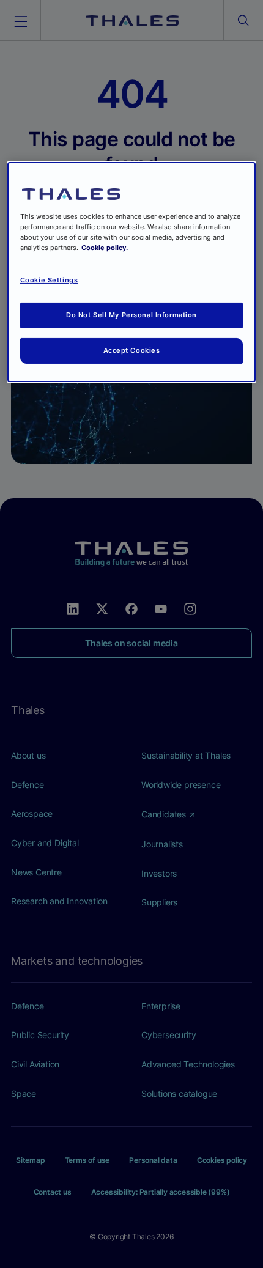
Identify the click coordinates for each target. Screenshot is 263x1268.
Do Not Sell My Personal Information (131, 315)
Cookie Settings (49, 280)
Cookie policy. (104, 247)
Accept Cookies (131, 350)
